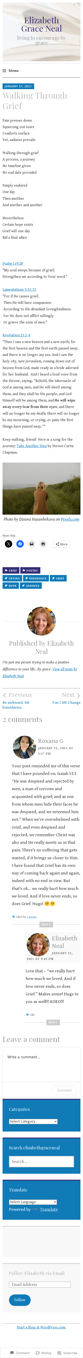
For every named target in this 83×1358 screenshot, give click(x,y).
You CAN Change (66, 698)
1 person (32, 916)
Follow (19, 1300)
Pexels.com (70, 519)
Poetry (32, 570)
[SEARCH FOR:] (41, 1161)
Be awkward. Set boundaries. (17, 700)
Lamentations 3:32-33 (19, 289)
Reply (46, 924)
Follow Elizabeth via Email (37, 1273)
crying (14, 578)
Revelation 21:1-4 (16, 335)
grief (13, 570)
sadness (32, 585)
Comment (64, 1090)
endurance (38, 578)
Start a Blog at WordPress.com (41, 1327)
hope (13, 585)
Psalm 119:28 (13, 263)
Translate (49, 1209)
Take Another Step (32, 446)
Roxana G (50, 741)
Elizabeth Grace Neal (41, 24)
